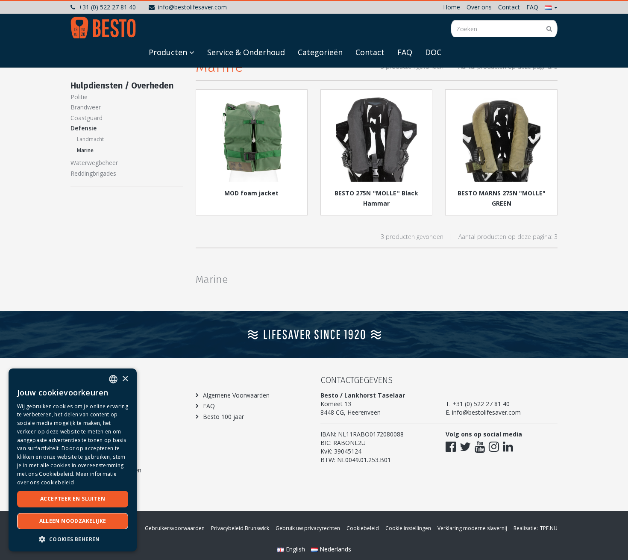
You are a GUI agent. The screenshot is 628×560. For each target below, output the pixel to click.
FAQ (532, 7)
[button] (551, 7)
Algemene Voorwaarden (236, 395)
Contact (509, 7)
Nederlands (334, 549)
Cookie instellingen (408, 528)
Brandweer (85, 107)
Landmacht (90, 139)
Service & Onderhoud (246, 52)
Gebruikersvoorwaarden (175, 528)
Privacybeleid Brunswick (240, 528)
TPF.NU (549, 528)
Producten (168, 52)
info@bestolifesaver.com (192, 7)
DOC (433, 52)
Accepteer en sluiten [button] (72, 498)
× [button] (125, 379)
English (295, 549)
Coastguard (86, 118)
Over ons (479, 7)
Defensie (83, 128)
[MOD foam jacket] (251, 139)
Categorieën (320, 52)
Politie (79, 97)
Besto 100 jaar (223, 417)
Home (451, 7)
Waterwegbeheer (94, 163)
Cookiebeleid (362, 528)
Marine (85, 150)
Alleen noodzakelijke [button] (72, 521)
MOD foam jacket (251, 193)
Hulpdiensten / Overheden (121, 85)
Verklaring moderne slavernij (472, 528)
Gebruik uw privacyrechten (308, 528)
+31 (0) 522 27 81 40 (107, 7)
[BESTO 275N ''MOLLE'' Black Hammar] (376, 139)
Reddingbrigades (93, 173)
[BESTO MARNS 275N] (501, 139)
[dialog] (73, 459)
